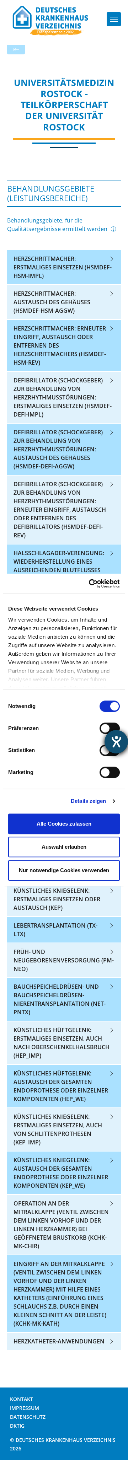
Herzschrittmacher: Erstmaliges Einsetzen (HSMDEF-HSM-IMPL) (63, 267)
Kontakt (21, 1399)
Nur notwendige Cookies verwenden (64, 870)
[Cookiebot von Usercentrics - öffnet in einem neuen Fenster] (90, 583)
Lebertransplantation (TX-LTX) (55, 930)
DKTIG (17, 1425)
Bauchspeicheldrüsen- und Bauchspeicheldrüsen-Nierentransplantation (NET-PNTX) (60, 999)
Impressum (24, 1408)
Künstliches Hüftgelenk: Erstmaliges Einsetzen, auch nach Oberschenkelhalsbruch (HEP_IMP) (62, 1042)
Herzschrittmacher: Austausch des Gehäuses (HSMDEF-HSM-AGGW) (52, 302)
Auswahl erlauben (64, 847)
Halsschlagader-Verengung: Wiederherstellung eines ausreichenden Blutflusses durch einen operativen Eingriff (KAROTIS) (59, 570)
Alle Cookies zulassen (64, 824)
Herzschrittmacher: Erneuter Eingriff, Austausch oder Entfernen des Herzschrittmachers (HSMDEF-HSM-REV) (60, 345)
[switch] (110, 728)
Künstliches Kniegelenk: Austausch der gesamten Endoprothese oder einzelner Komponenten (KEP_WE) (61, 1173)
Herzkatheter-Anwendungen (59, 1341)
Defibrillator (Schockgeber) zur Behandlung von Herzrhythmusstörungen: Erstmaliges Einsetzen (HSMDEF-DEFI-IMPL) (63, 397)
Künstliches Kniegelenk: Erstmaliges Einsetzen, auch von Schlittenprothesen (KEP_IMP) (58, 1129)
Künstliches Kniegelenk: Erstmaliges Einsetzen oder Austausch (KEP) (57, 899)
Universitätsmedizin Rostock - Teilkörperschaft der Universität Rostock (64, 104)
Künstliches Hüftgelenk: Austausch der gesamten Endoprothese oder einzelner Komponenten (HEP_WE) (61, 1086)
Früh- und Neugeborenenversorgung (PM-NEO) (64, 960)
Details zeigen (88, 801)
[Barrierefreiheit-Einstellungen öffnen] (116, 741)
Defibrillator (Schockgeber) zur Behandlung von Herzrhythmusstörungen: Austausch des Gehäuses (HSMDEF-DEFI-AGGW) (58, 449)
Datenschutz (28, 1416)
